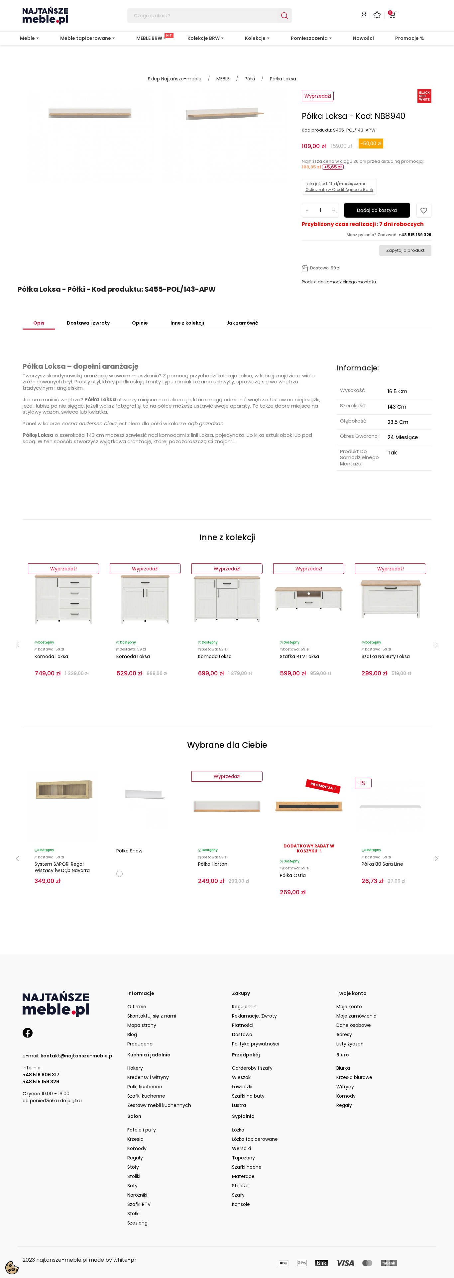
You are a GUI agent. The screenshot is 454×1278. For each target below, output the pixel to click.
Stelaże (240, 1185)
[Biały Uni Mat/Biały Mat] (119, 874)
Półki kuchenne (144, 1086)
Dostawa (242, 1034)
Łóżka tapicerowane (255, 1139)
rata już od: (339, 186)
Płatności (242, 1025)
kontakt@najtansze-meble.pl (77, 1055)
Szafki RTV (139, 1204)
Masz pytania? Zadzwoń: (389, 235)
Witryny (345, 1086)
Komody (346, 1096)
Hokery (135, 1068)
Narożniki (137, 1195)
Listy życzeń (350, 1043)
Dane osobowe (353, 1025)
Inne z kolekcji (187, 323)
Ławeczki (242, 1086)
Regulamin (244, 1006)
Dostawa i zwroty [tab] (88, 323)
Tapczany (243, 1157)
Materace (243, 1176)
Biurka (343, 1068)
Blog (132, 1034)
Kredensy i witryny (148, 1077)
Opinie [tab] (140, 323)
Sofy (132, 1185)
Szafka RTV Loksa (299, 656)
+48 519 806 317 (41, 1074)
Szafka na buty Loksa (386, 656)
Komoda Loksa (51, 656)
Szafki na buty (248, 1096)
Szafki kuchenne (146, 1096)
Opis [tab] (39, 323)
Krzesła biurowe (354, 1077)
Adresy (344, 1034)
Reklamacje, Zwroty (254, 1016)
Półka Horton (212, 864)
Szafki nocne (247, 1167)
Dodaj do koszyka (377, 210)
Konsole (241, 1204)
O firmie (136, 1006)
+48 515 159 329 (41, 1081)
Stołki (133, 1213)
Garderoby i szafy (252, 1068)
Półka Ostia (293, 875)
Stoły (133, 1167)
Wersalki (241, 1148)
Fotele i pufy (141, 1130)
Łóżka (238, 1130)
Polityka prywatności (255, 1043)
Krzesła (135, 1139)
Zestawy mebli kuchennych (159, 1105)
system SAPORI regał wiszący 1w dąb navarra (62, 867)
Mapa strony (141, 1025)
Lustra (239, 1105)
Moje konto (349, 1006)
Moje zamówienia (356, 1016)
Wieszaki (242, 1077)
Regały (344, 1105)
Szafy (238, 1195)
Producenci (140, 1043)
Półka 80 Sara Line (382, 864)
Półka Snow (129, 850)
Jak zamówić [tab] (242, 323)
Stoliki (133, 1176)
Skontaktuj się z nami (151, 1016)
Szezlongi (138, 1223)
